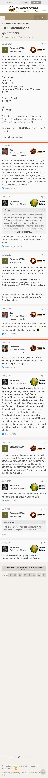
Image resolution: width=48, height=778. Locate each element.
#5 (45, 309)
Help (4, 768)
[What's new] (37, 17)
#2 (45, 145)
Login (24, 2)
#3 (45, 197)
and (14, 246)
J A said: (7, 210)
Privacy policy (34, 766)
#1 (45, 44)
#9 (45, 481)
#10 (45, 509)
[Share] (42, 44)
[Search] (43, 17)
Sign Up (36, 2)
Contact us (6, 766)
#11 (45, 543)
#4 (45, 255)
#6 (45, 342)
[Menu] (2, 18)
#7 (45, 376)
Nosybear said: (10, 522)
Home (10, 768)
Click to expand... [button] (24, 232)
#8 (45, 443)
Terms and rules (20, 766)
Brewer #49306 (10, 37)
